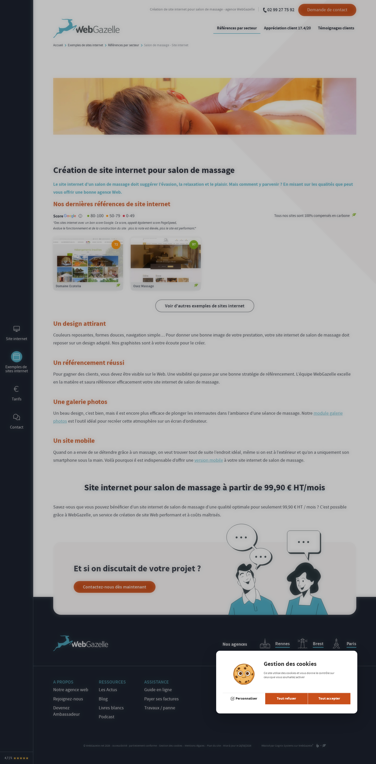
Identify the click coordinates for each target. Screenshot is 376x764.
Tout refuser (286, 698)
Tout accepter (329, 698)
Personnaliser (246, 698)
